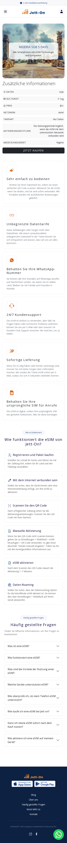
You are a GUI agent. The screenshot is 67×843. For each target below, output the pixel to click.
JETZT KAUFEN (33, 150)
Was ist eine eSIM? (18, 646)
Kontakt (34, 814)
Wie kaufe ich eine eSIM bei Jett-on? (28, 711)
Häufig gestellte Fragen (33, 804)
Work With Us (33, 809)
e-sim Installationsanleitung (35, 3)
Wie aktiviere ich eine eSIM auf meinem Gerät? (30, 740)
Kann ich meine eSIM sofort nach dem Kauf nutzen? (30, 724)
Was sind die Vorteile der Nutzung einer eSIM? (31, 671)
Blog (33, 794)
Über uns (33, 799)
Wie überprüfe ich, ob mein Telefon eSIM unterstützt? (32, 698)
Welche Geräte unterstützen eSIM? (28, 684)
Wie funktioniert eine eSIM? (24, 657)
